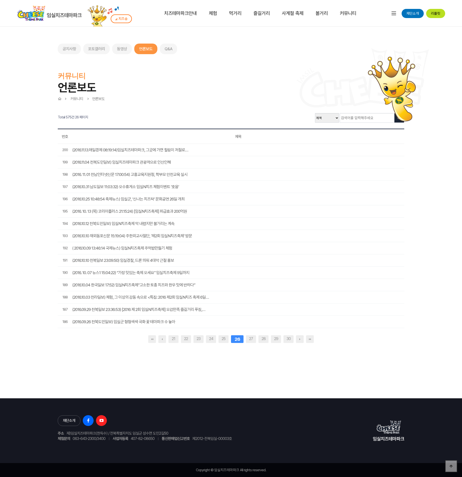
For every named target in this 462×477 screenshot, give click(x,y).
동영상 (122, 48)
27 (251, 338)
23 (198, 338)
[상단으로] (451, 466)
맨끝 (310, 339)
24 (211, 338)
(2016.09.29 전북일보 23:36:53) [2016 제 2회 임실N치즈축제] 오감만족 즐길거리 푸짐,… (138, 309)
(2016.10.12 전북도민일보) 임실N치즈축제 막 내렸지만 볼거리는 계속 (123, 223)
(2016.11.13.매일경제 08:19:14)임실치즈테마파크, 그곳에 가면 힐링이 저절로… (130, 150)
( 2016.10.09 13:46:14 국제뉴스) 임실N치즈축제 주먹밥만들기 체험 (122, 248)
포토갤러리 (96, 48)
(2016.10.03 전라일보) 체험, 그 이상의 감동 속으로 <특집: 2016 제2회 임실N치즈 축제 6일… (140, 297)
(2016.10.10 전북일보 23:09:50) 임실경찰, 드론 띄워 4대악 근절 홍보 (123, 260)
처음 (152, 339)
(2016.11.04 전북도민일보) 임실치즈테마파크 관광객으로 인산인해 (121, 162)
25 (223, 338)
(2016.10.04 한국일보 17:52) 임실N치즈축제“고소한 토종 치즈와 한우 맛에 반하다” (133, 285)
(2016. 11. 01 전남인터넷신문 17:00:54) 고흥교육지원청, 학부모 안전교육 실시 (129, 174)
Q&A (168, 48)
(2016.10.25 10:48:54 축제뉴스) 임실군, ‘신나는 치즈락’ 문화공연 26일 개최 (128, 199)
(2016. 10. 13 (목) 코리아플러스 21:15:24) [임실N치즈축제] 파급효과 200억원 (129, 211)
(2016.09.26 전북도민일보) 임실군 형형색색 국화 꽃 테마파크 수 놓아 (123, 321)
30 (289, 338)
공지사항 (69, 48)
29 (276, 338)
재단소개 (412, 13)
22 (186, 338)
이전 (162, 339)
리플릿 (435, 13)
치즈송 (123, 19)
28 (264, 338)
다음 (300, 339)
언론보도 (146, 48)
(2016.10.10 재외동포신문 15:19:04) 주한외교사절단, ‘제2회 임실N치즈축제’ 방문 (132, 235)
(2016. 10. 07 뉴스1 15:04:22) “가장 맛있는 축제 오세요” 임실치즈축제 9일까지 (130, 272)
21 (173, 338)
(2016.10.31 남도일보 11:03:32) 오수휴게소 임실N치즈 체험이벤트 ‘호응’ (125, 186)
